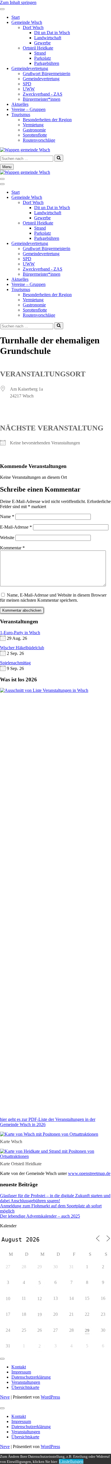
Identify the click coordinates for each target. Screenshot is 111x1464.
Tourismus (20, 114)
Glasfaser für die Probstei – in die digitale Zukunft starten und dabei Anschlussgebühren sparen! (55, 1198)
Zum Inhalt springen (18, 2)
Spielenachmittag (15, 662)
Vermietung (33, 124)
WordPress (50, 1397)
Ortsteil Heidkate (38, 48)
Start (15, 17)
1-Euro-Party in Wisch (20, 632)
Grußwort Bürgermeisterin (46, 73)
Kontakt (18, 1366)
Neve (5, 1397)
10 (8, 1298)
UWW (29, 88)
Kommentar (12, 547)
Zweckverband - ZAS (42, 94)
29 (87, 1330)
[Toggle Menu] (2, 9)
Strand (40, 53)
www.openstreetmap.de (89, 1173)
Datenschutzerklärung (31, 1377)
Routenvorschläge (39, 140)
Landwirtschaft (47, 37)
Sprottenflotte (35, 135)
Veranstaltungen (25, 1382)
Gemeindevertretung (29, 68)
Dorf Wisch (33, 27)
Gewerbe (42, 42)
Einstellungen (71, 1461)
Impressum (21, 1372)
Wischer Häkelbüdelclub (22, 647)
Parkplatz (42, 58)
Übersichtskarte (25, 1387)
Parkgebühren (46, 63)
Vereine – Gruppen (28, 109)
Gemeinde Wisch (26, 22)
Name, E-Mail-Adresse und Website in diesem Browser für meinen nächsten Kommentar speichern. (53, 598)
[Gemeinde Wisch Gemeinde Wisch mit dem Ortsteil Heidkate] (25, 149)
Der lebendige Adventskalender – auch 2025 (40, 1216)
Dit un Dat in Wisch (52, 32)
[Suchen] (58, 158)
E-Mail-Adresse (16, 527)
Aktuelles (19, 104)
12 (39, 1298)
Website (7, 537)
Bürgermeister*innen (41, 99)
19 (39, 1314)
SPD (27, 83)
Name (7, 516)
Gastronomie (34, 129)
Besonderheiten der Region (47, 119)
